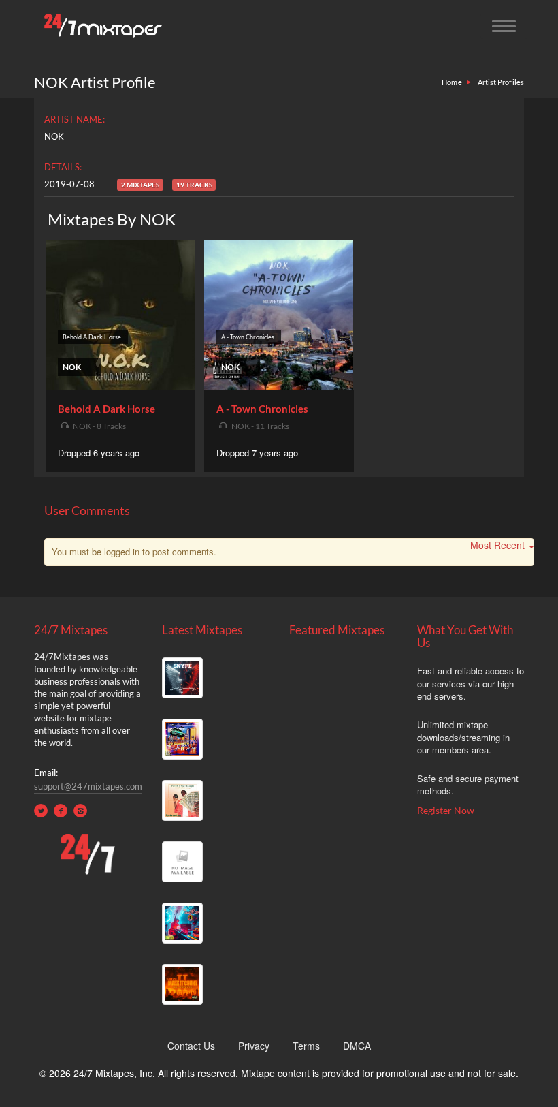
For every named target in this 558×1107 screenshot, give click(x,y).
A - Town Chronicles (262, 409)
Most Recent (497, 545)
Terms (306, 1046)
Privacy (253, 1046)
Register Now (445, 810)
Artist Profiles (501, 82)
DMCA (357, 1046)
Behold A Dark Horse (106, 409)
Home (451, 82)
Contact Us (191, 1046)
